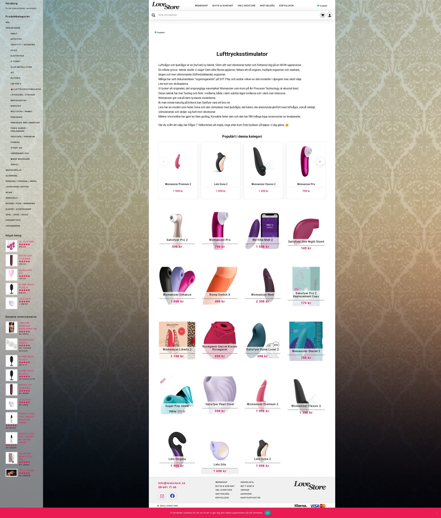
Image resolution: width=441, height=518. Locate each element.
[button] (322, 15)
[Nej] (436, 513)
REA (8, 22)
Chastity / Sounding (23, 45)
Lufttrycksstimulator (27, 89)
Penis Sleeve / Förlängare (19, 129)
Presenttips (13, 220)
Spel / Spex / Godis (17, 215)
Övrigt (15, 164)
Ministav (16, 106)
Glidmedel (12, 176)
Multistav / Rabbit (22, 111)
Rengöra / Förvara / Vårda (21, 181)
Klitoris (15, 78)
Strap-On (16, 148)
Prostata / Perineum (23, 137)
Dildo (14, 50)
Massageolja (14, 170)
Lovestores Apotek (17, 187)
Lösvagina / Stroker (23, 95)
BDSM (9, 192)
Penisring (16, 117)
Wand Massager (20, 159)
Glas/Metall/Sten (21, 67)
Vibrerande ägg (20, 153)
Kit (12, 72)
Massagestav (19, 100)
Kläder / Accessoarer (18, 209)
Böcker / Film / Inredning (20, 203)
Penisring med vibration (25, 123)
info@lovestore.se (171, 483)
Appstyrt (16, 39)
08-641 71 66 (167, 487)
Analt (14, 34)
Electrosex (17, 56)
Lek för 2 (16, 84)
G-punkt (16, 61)
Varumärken (13, 226)
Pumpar (15, 142)
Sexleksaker (13, 28)
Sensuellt (12, 198)
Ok (267, 512)
